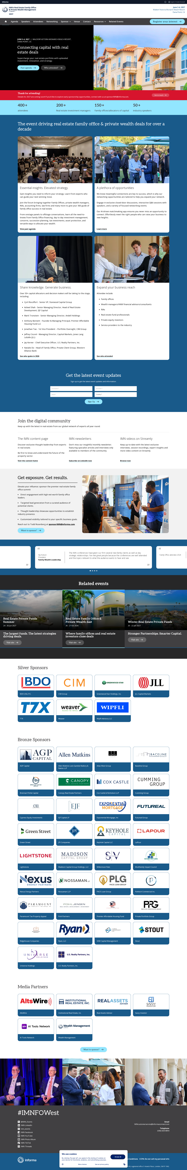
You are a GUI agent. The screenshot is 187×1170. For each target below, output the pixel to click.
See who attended (105, 356)
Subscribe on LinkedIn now (80, 461)
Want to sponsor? (29, 530)
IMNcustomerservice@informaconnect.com (151, 1124)
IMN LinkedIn (26, 1125)
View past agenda (27, 229)
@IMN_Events (26, 1122)
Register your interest (165, 21)
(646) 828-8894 (163, 1131)
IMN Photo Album (28, 1139)
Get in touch (158, 95)
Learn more (102, 229)
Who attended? (51, 68)
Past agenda (26, 68)
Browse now (125, 461)
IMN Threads (26, 1146)
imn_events (25, 1129)
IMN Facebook (27, 1132)
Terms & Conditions (129, 1159)
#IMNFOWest (38, 1113)
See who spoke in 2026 (29, 356)
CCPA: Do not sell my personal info (154, 1159)
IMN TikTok (26, 1143)
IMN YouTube (26, 1136)
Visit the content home (28, 461)
